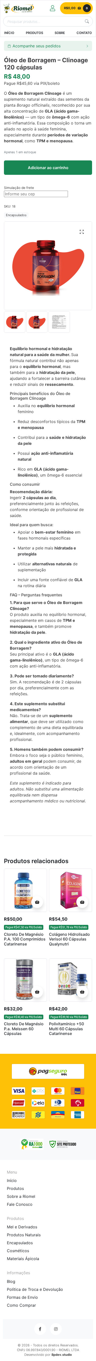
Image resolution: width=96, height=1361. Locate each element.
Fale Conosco (19, 1204)
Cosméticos (18, 1250)
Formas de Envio (22, 1297)
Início (12, 1180)
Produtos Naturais (24, 1234)
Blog (11, 1281)
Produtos (15, 1188)
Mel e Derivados (22, 1226)
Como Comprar (21, 1305)
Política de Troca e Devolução (35, 1289)
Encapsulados (16, 215)
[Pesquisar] (87, 21)
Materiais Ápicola (23, 1258)
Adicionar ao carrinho (48, 167)
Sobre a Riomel (21, 1196)
